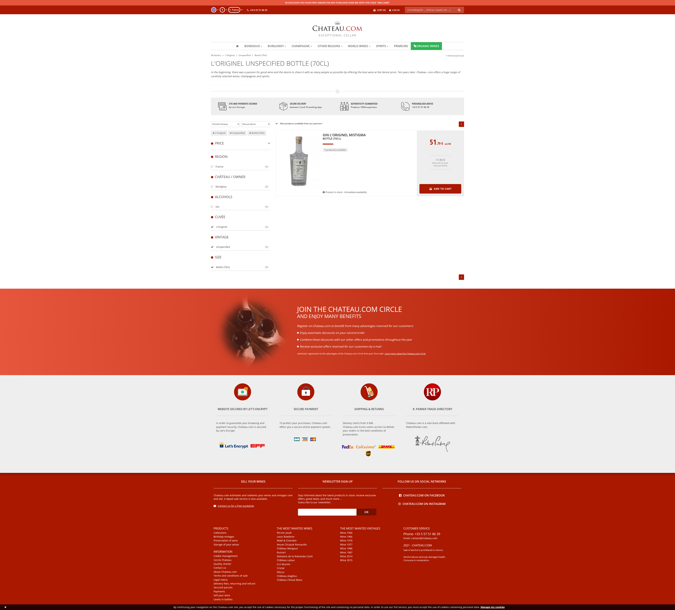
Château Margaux (287, 548)
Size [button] (218, 257)
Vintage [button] (222, 237)
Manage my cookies (493, 607)
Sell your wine (222, 595)
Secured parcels (223, 587)
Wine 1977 (346, 544)
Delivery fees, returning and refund (234, 583)
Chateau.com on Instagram (424, 503)
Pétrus (280, 572)
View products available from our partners (300, 123)
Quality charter (222, 564)
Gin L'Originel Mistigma (344, 136)
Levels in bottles (223, 599)
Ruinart (281, 552)
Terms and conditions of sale (231, 575)
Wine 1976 (346, 540)
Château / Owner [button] (230, 176)
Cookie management (226, 556)
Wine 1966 (346, 536)
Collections (220, 533)
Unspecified (238, 132)
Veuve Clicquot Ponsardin (292, 544)
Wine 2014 (346, 556)
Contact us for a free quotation (236, 506)
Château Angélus (287, 576)
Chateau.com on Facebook (424, 495)
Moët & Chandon (287, 540)
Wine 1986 (346, 548)
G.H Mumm (283, 564)
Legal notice (221, 580)
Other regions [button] (329, 46)
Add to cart (442, 188)
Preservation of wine (226, 540)
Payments (219, 591)
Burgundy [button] (276, 46)
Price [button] (219, 143)
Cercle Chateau (223, 560)
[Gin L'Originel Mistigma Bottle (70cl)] (299, 191)
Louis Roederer (286, 536)
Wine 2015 (346, 560)
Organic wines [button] (427, 46)
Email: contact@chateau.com (420, 538)
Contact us (220, 568)
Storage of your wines (226, 544)
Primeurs (401, 46)
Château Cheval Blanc (290, 580)
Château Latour (286, 560)
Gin (218, 206)
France (219, 166)
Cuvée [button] (220, 216)
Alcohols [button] (223, 196)
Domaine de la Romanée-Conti (295, 556)
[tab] (240, 143)
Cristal (280, 568)
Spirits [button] (381, 46)
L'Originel (220, 132)
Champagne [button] (301, 46)
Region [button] (221, 156)
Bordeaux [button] (252, 46)
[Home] (237, 46)
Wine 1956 (346, 533)
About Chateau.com (225, 572)
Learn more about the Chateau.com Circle (405, 353)
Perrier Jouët (284, 533)
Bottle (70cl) (257, 132)
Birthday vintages (224, 536)
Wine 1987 (346, 552)
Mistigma (221, 186)
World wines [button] (358, 46)
